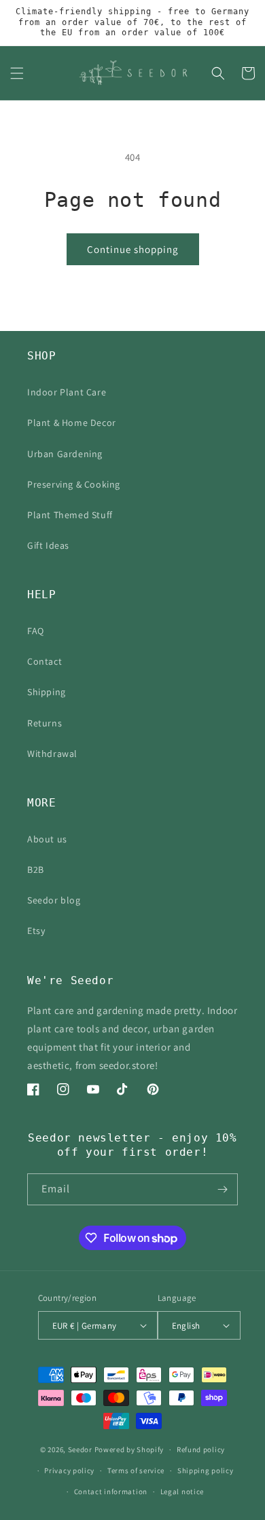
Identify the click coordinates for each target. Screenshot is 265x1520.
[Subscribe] (222, 1189)
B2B (35, 869)
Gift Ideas (48, 545)
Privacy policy (69, 1470)
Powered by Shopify (129, 1449)
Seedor (80, 1449)
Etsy (36, 930)
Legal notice (182, 1491)
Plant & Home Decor (71, 422)
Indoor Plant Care (66, 392)
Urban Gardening (65, 454)
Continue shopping (133, 249)
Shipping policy (205, 1470)
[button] (17, 73)
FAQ (35, 631)
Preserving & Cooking (73, 484)
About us (47, 839)
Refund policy (201, 1449)
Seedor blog (54, 900)
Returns (44, 723)
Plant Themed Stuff (70, 515)
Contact (44, 661)
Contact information (110, 1491)
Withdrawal (52, 753)
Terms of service (135, 1470)
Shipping (46, 692)
